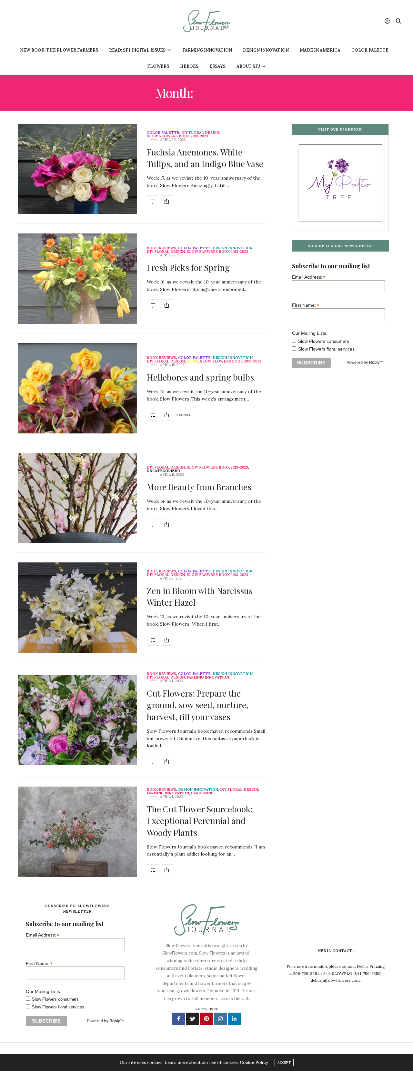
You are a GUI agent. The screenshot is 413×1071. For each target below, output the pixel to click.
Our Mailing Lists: (309, 333)
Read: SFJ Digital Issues (137, 50)
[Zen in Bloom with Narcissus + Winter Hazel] (77, 607)
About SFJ (248, 66)
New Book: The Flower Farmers (59, 50)
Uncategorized (163, 471)
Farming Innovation (207, 50)
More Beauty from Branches (199, 486)
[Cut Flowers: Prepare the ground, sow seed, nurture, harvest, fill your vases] (77, 720)
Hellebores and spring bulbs (200, 377)
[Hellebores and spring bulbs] (77, 388)
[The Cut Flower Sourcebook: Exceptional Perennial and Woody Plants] (77, 832)
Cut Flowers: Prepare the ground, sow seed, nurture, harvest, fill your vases (197, 705)
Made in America (320, 50)
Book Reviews (161, 248)
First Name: (305, 305)
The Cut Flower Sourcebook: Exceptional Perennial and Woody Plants (200, 820)
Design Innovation (266, 50)
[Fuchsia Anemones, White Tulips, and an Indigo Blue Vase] (77, 169)
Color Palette (369, 50)
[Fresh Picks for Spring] (77, 278)
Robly (374, 363)
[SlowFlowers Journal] (206, 21)
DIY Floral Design (200, 132)
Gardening (202, 793)
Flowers (158, 66)
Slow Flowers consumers (323, 341)
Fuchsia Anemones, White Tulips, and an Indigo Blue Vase (205, 157)
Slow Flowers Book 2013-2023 (177, 136)
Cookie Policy (254, 1062)
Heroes (189, 66)
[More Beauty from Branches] (77, 498)
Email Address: (309, 277)
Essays (217, 66)
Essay (192, 361)
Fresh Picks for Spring (188, 267)
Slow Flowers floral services (326, 349)
